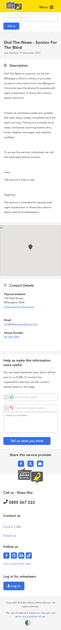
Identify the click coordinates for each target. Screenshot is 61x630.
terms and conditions (27, 616)
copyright (45, 613)
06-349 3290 (11, 337)
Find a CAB (12, 527)
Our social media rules (17, 564)
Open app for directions (19, 307)
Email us (9, 535)
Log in (15, 586)
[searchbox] (30, 17)
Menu (44, 7)
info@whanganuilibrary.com (21, 324)
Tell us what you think (27, 441)
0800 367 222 (21, 502)
